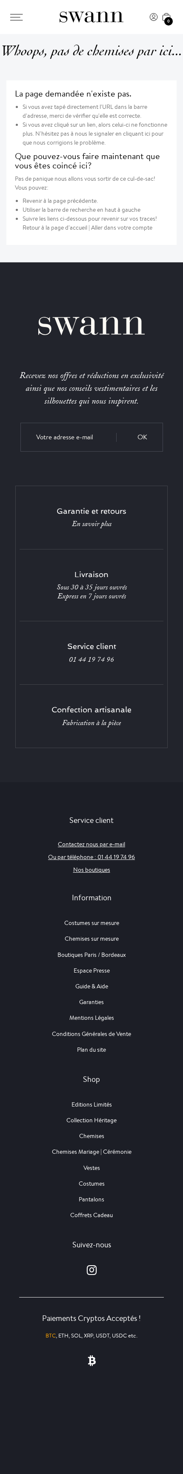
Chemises (91, 1136)
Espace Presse (92, 970)
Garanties (91, 1002)
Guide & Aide (91, 986)
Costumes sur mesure (91, 923)
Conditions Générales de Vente (91, 1034)
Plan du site (91, 1049)
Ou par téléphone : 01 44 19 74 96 (91, 857)
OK (142, 437)
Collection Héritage (91, 1120)
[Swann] (91, 17)
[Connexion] (153, 17)
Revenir (32, 201)
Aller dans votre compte (121, 227)
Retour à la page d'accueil (55, 227)
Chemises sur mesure (92, 938)
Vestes (91, 1168)
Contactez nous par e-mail (91, 844)
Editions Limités (91, 1104)
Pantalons (91, 1199)
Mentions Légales (91, 1018)
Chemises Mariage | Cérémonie (92, 1151)
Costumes (92, 1183)
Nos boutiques (91, 870)
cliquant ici (136, 133)
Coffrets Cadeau (91, 1215)
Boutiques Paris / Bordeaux (91, 955)
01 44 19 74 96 (91, 659)
